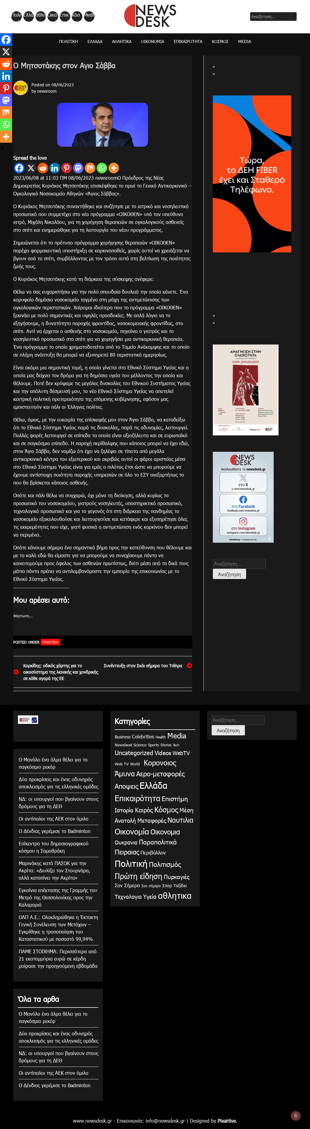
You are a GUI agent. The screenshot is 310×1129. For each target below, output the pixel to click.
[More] (113, 168)
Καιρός (144, 810)
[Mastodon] (78, 168)
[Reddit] (43, 168)
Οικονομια (165, 831)
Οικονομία (52, 17)
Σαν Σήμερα (127, 885)
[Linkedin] (54, 168)
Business (122, 737)
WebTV (181, 752)
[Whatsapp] (102, 168)
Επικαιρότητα (64, 17)
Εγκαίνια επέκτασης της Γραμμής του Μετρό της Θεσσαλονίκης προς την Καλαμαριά (58, 897)
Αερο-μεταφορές (160, 773)
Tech (176, 745)
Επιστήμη (175, 798)
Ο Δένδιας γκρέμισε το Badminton (55, 831)
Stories (165, 744)
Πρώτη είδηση (138, 876)
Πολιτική (16, 17)
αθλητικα (40, 17)
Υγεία (150, 896)
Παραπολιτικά (158, 842)
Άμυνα (125, 773)
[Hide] (2, 148)
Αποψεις (126, 786)
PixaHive (227, 1120)
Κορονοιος (158, 762)
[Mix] (90, 168)
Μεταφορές (151, 820)
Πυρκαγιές (176, 876)
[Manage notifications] (296, 1116)
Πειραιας (127, 852)
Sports (153, 744)
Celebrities (143, 736)
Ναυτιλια (180, 819)
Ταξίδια (180, 885)
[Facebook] (19, 168)
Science (140, 744)
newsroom (47, 91)
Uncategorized (134, 752)
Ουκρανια (126, 842)
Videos (163, 752)
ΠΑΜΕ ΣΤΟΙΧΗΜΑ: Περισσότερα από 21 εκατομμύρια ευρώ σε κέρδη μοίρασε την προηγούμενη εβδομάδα (58, 958)
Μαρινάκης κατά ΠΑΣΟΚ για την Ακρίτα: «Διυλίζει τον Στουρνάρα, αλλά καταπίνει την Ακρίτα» (54, 870)
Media (89, 17)
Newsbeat (123, 744)
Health (161, 736)
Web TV (122, 763)
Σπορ (167, 885)
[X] (31, 168)
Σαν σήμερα (151, 885)
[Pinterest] (66, 168)
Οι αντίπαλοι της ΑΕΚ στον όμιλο (53, 818)
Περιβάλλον (153, 852)
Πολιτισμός (165, 864)
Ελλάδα (28, 17)
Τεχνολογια (128, 896)
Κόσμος (76, 17)
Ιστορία (124, 810)
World (135, 763)
